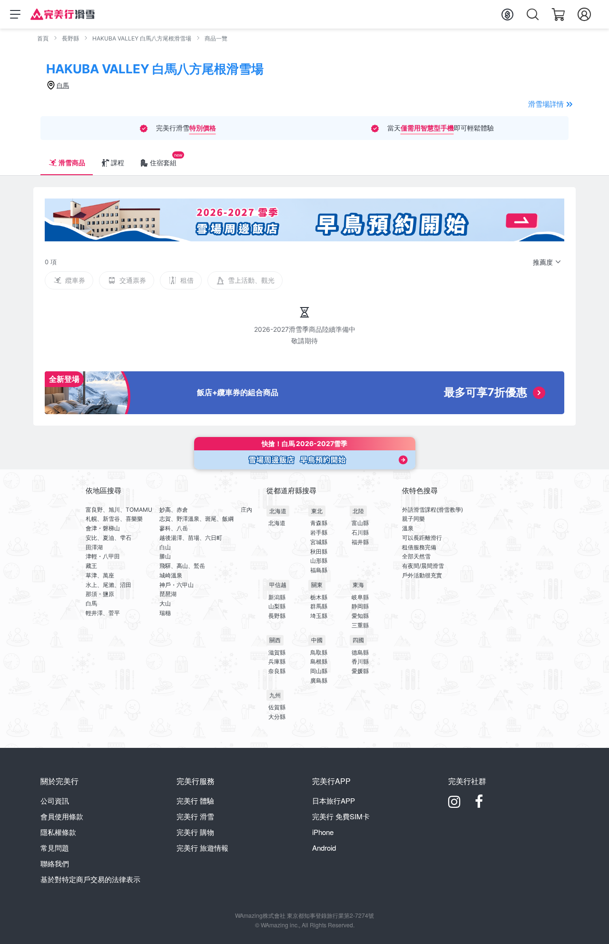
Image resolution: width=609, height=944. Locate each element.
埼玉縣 (318, 615)
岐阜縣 (360, 597)
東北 (317, 511)
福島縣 (318, 570)
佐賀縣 (276, 707)
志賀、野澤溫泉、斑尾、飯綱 (196, 518)
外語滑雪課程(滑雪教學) (432, 509)
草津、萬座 (100, 575)
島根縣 (318, 661)
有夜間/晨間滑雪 (423, 565)
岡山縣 (318, 671)
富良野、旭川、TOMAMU (119, 509)
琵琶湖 (168, 593)
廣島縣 (318, 680)
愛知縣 (360, 615)
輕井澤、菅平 (103, 612)
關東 (317, 584)
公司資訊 (54, 800)
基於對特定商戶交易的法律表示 (90, 879)
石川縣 (360, 532)
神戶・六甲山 (176, 584)
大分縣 (276, 716)
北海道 (277, 511)
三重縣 (360, 625)
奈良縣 (276, 671)
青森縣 (318, 523)
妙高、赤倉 (173, 509)
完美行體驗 (195, 800)
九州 (275, 695)
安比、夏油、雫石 (108, 537)
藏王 (91, 565)
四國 (358, 640)
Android (324, 848)
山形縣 (318, 560)
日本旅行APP (333, 800)
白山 (165, 547)
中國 (317, 640)
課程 (117, 163)
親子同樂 (413, 518)
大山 (165, 603)
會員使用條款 (61, 816)
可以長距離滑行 (422, 537)
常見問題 (54, 848)
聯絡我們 (54, 863)
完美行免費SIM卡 (341, 816)
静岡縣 (360, 606)
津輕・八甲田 (103, 556)
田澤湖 (94, 547)
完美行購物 (195, 832)
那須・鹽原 (100, 593)
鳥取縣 (318, 652)
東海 (358, 584)
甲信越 (277, 584)
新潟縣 (276, 597)
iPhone (323, 832)
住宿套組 (163, 163)
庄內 (246, 509)
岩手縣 (318, 532)
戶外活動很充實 (422, 575)
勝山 (165, 556)
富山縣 (360, 523)
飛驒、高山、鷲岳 (182, 565)
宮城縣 (318, 542)
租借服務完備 (419, 547)
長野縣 (70, 38)
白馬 (91, 603)
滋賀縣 (276, 652)
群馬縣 (318, 606)
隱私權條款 (58, 832)
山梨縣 (276, 606)
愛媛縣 (360, 671)
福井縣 (360, 542)
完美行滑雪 (195, 816)
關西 (275, 640)
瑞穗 (165, 612)
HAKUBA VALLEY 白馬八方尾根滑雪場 (141, 38)
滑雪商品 (72, 163)
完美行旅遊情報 (202, 848)
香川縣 (360, 661)
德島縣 (360, 652)
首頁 (43, 38)
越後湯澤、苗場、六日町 (190, 537)
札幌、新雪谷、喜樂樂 (114, 518)
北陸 (358, 511)
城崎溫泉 (170, 575)
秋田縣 (318, 551)
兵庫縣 (276, 661)
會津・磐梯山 (103, 528)
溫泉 (407, 528)
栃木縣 (318, 597)
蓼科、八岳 (173, 528)
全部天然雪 (416, 556)
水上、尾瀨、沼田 (108, 584)
